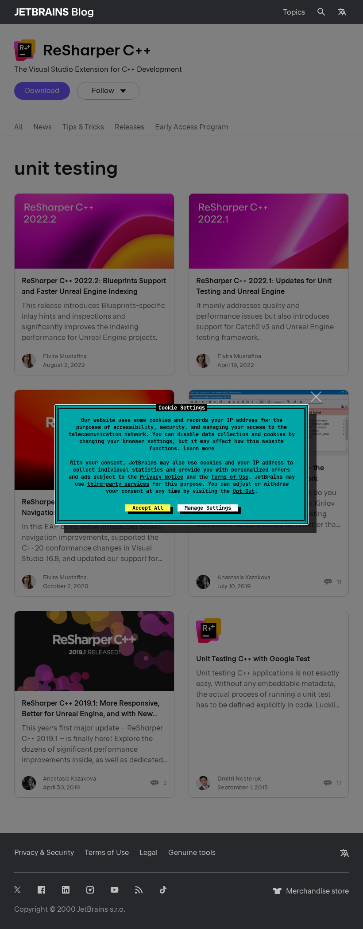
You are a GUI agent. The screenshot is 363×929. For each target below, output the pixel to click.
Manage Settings (208, 507)
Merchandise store (315, 895)
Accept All (147, 507)
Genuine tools (192, 852)
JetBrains (92, 909)
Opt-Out (244, 491)
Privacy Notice (161, 476)
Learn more (198, 448)
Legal (148, 852)
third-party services (118, 484)
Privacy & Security (44, 852)
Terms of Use (229, 476)
